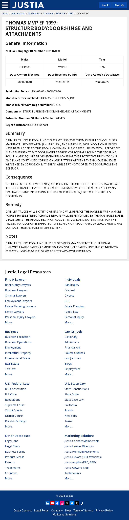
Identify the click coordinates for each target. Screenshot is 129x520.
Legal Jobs (11, 441)
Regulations (12, 399)
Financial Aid (72, 347)
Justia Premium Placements (81, 451)
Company (57, 510)
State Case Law (73, 399)
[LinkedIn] (48, 503)
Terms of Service (83, 510)
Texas (68, 421)
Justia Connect (23, 510)
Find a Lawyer (15, 279)
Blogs (68, 363)
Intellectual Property (18, 353)
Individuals (72, 279)
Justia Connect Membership (81, 441)
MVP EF (60, 13)
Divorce (69, 295)
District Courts (14, 416)
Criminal (69, 290)
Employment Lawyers (18, 301)
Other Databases (17, 436)
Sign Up (119, 5)
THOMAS (48, 13)
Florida (68, 410)
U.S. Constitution (15, 389)
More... (9, 322)
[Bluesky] (72, 503)
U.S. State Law (75, 384)
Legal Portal (41, 510)
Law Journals (72, 358)
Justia (5, 13)
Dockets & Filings (16, 421)
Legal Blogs (12, 446)
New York (70, 416)
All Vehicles (34, 13)
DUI (66, 301)
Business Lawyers (16, 290)
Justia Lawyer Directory (79, 446)
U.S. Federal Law (17, 384)
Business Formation (17, 337)
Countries (11, 473)
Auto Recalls (18, 13)
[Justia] (28, 5)
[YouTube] (52, 503)
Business (11, 332)
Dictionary (70, 337)
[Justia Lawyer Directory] (82, 503)
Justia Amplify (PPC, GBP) (80, 462)
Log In (105, 5)
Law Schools (73, 332)
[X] (77, 503)
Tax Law (10, 369)
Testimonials (72, 473)
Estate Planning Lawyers (20, 306)
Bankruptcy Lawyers (18, 285)
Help (68, 510)
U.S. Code (11, 394)
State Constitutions (76, 389)
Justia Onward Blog (76, 468)
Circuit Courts (13, 410)
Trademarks (12, 468)
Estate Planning (74, 306)
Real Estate (12, 363)
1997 (71, 13)
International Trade (17, 358)
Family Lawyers (14, 311)
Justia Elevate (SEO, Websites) (83, 457)
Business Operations (18, 342)
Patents (10, 462)
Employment (13, 347)
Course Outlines (74, 353)
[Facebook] (57, 503)
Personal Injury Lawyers (20, 317)
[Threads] (67, 503)
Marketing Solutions (79, 436)
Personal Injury (74, 317)
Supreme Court (14, 405)
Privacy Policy (104, 510)
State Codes (71, 394)
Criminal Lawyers (16, 295)
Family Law (71, 311)
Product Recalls (14, 457)
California (70, 405)
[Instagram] (62, 503)
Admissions (71, 342)
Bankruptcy (71, 285)
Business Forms (15, 451)
